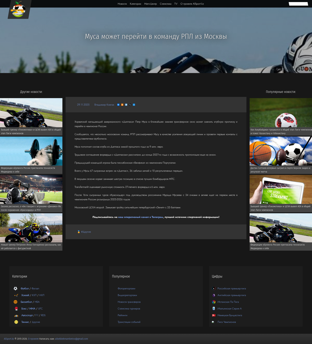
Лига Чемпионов (227, 322)
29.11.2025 (83, 105)
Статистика (165, 4)
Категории (135, 4)
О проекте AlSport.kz (192, 4)
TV (175, 4)
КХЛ (34, 295)
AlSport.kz (9, 338)
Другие (36, 322)
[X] (130, 105)
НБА (37, 302)
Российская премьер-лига (232, 288)
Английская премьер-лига (232, 295)
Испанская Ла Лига (228, 302)
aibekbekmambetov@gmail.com (71, 338)
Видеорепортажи (127, 295)
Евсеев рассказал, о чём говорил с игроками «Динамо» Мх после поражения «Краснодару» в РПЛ (31, 208)
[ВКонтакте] (118, 105)
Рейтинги (122, 315)
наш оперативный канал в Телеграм (140, 217)
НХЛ (41, 295)
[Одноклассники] (122, 105)
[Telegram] (126, 105)
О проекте (33, 338)
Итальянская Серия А (230, 308)
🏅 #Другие (84, 232)
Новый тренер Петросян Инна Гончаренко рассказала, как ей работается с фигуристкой (31, 246)
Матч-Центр (150, 4)
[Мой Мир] (134, 105)
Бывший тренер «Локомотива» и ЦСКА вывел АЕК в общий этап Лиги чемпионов (31, 131)
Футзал (35, 288)
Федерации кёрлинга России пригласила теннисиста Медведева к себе (28, 170)
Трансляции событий (129, 322)
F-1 (36, 315)
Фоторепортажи (126, 288)
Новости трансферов (129, 302)
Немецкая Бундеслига (230, 315)
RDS (43, 315)
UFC (40, 308)
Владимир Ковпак (104, 105)
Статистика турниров (129, 308)
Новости (122, 4)
